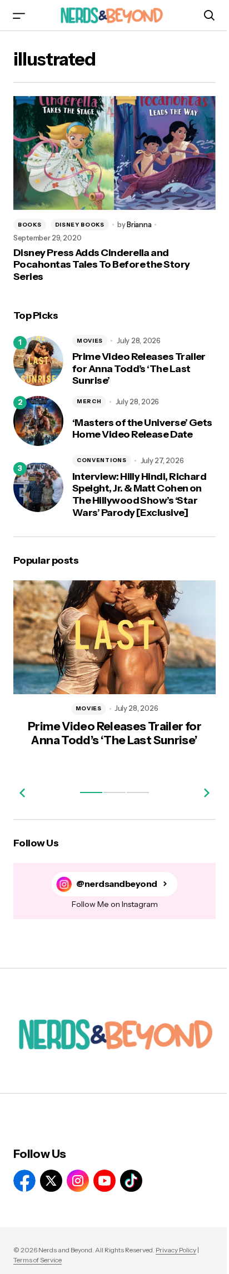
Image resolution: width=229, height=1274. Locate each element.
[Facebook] (24, 1181)
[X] (51, 1181)
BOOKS (30, 219)
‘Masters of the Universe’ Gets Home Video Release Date (132, 425)
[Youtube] (104, 1181)
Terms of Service (37, 1260)
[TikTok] (131, 1181)
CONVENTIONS (102, 458)
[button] (19, 15)
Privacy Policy (176, 1250)
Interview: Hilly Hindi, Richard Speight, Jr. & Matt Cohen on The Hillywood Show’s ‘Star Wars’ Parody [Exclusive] (139, 492)
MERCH (89, 396)
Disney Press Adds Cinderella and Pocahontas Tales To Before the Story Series (101, 260)
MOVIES (90, 335)
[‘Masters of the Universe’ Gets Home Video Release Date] (38, 417)
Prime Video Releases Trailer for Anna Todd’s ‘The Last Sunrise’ (139, 364)
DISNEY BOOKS (79, 219)
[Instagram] (78, 1181)
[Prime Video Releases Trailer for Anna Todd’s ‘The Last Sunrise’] (38, 357)
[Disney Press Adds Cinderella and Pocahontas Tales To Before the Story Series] (110, 150)
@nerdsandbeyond (112, 876)
